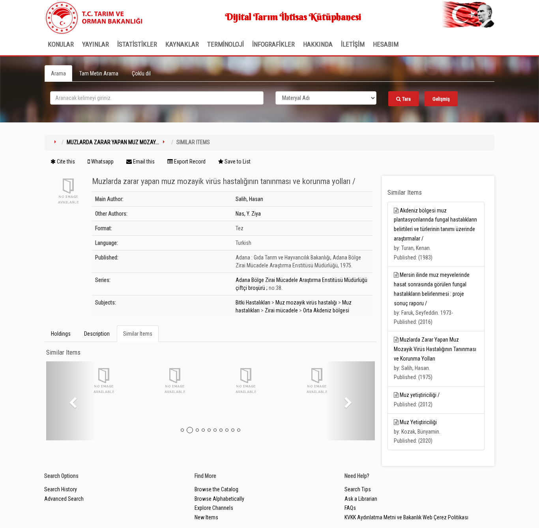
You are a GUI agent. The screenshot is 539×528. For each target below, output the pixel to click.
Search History (60, 489)
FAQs (350, 508)
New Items (206, 517)
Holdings (61, 334)
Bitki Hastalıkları (253, 302)
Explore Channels (214, 508)
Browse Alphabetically (219, 499)
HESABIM (386, 44)
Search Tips (357, 489)
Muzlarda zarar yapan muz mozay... (113, 142)
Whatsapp (102, 161)
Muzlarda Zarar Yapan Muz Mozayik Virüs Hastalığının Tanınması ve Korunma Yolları (435, 349)
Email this (143, 161)
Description (97, 334)
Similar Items (137, 334)
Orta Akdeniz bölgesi (326, 310)
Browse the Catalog (216, 489)
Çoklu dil (141, 73)
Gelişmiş (441, 99)
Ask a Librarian (360, 499)
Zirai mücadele (281, 310)
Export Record (189, 161)
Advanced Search (64, 499)
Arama (58, 73)
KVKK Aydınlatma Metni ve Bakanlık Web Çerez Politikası (406, 517)
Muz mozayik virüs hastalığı (306, 302)
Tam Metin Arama (98, 73)
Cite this (65, 161)
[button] (70, 400)
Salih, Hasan (249, 199)
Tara (406, 99)
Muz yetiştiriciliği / (420, 395)
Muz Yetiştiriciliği (418, 422)
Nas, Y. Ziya (248, 213)
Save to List (237, 161)
